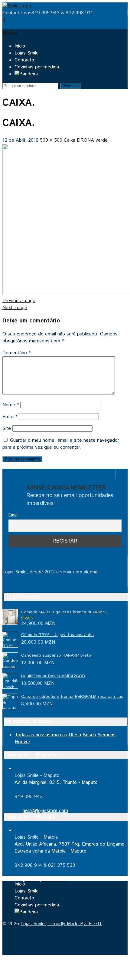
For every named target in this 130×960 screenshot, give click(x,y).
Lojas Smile (27, 53)
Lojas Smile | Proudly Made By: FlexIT (61, 923)
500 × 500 (51, 140)
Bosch (89, 734)
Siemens (106, 734)
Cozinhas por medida (37, 67)
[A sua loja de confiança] (16, 5)
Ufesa (75, 734)
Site (6, 428)
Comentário (16, 352)
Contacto (24, 60)
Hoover (22, 741)
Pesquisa (70, 86)
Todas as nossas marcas (41, 734)
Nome (10, 404)
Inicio (20, 46)
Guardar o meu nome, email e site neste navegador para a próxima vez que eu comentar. (60, 444)
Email (9, 416)
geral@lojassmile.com (45, 810)
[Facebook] (4, 475)
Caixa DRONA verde (86, 140)
